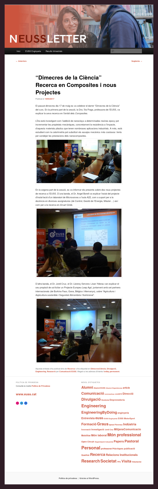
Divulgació (111, 368)
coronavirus (109, 394)
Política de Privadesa (41, 386)
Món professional (124, 435)
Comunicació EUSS (67, 371)
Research (51, 371)
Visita (126, 461)
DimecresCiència (98, 368)
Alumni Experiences (114, 388)
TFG (119, 461)
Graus (102, 424)
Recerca (71, 368)
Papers (119, 441)
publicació (129, 448)
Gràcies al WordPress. (89, 478)
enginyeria (123, 412)
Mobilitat (86, 435)
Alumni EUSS (99, 388)
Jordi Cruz (109, 429)
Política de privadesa (68, 478)
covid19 (118, 394)
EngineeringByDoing (99, 412)
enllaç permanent (111, 371)
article (126, 387)
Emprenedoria (117, 399)
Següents (136, 61)
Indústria (129, 424)
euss (99, 417)
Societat (108, 461)
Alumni (87, 387)
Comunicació (92, 393)
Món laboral (99, 435)
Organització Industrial (104, 442)
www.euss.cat (26, 394)
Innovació (86, 429)
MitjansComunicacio (127, 429)
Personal (90, 447)
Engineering (40, 371)
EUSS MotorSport (126, 418)
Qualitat (85, 455)
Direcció (128, 393)
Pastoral (132, 441)
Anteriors (21, 61)
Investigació (97, 429)
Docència (105, 400)
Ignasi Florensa (116, 424)
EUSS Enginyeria (33, 51)
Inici (18, 51)
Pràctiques (117, 448)
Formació (88, 423)
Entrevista (88, 418)
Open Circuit (87, 441)
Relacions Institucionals (122, 455)
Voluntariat (136, 461)
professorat (106, 448)
